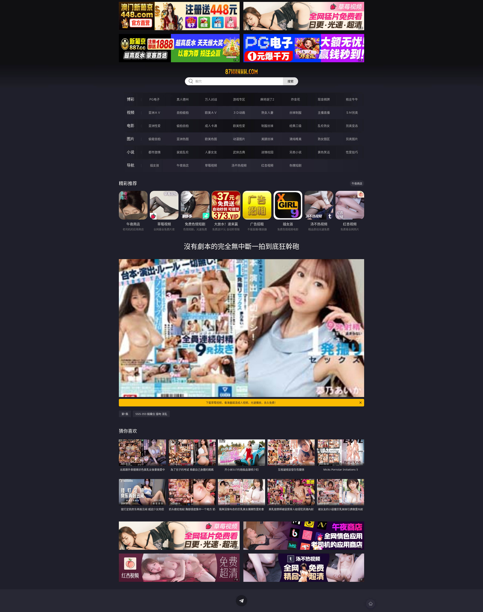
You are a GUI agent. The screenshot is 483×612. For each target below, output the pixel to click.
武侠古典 (239, 152)
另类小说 (295, 152)
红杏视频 (267, 165)
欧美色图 (211, 139)
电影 (130, 125)
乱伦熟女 (324, 126)
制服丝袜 (267, 126)
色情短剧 (295, 165)
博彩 (130, 99)
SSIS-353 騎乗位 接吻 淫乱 (151, 414)
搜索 (291, 81)
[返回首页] (370, 603)
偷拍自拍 (183, 126)
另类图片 (352, 139)
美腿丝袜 (267, 139)
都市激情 (154, 152)
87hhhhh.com (241, 71)
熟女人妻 (267, 113)
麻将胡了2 (267, 99)
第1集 (125, 414)
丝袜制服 (295, 113)
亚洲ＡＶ (154, 113)
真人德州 (183, 99)
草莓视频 (211, 165)
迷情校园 (267, 152)
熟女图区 (324, 139)
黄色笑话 (324, 152)
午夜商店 (183, 165)
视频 (130, 112)
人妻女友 (211, 152)
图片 (130, 138)
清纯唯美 (295, 139)
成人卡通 (211, 126)
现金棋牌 (324, 99)
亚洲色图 (183, 139)
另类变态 (352, 126)
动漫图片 (239, 139)
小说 (130, 152)
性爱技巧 (352, 152)
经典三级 (295, 126)
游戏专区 (239, 99)
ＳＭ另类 (352, 113)
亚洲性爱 (154, 126)
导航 (130, 165)
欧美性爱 (239, 126)
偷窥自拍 (154, 139)
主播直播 (324, 113)
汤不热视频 (239, 165)
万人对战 (211, 99)
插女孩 (154, 165)
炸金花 (295, 99)
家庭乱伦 (183, 152)
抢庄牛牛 (352, 99)
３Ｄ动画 (239, 113)
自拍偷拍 (183, 113)
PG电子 (154, 99)
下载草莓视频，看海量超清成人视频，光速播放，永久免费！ (241, 402)
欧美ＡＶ (211, 113)
